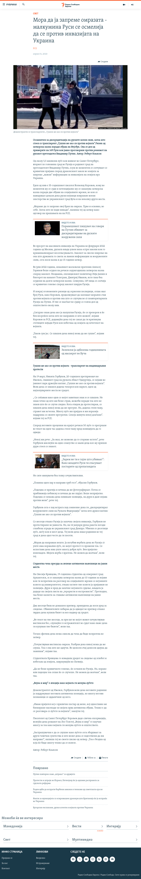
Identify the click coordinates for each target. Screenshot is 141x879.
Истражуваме (43, 863)
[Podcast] (105, 859)
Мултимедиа (82, 840)
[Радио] (132, 5)
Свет (35, 14)
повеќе (100, 831)
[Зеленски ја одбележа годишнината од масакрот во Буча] (47, 352)
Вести (76, 826)
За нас (5, 863)
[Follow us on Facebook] (73, 859)
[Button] (103, 61)
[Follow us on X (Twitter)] (79, 859)
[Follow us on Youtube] (86, 859)
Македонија (12, 826)
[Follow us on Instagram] (92, 859)
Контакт (6, 869)
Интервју (114, 826)
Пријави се (7, 858)
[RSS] (99, 859)
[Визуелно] (124, 5)
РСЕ (35, 48)
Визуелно (40, 858)
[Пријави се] (112, 859)
